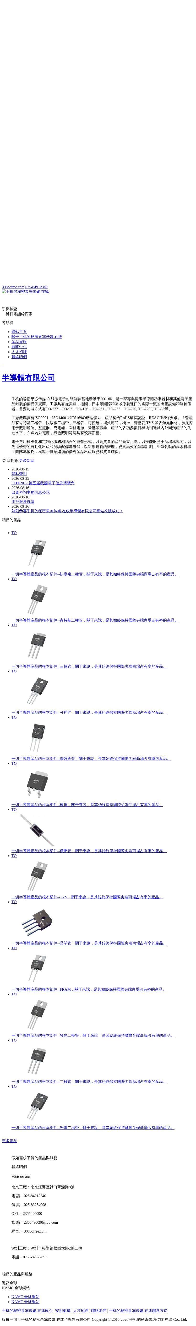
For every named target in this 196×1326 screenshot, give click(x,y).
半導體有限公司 (28, 377)
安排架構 (63, 1311)
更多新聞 (26, 460)
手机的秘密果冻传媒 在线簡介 (27, 1311)
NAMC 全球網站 (25, 1297)
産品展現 (19, 342)
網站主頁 (19, 332)
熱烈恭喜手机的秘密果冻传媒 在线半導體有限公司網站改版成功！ (67, 511)
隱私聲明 (19, 474)
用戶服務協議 (22, 502)
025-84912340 (36, 287)
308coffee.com (13, 287)
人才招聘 (19, 352)
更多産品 (9, 1141)
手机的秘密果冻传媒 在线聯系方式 (138, 1311)
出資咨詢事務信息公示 (30, 492)
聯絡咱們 (19, 357)
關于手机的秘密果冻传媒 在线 (36, 337)
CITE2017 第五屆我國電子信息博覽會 (43, 483)
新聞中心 (19, 347)
